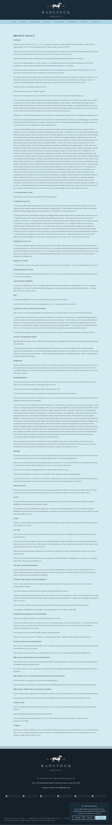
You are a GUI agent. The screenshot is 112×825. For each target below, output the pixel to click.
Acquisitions (59, 22)
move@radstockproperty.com (66, 778)
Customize (77, 817)
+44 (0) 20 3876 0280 (45, 778)
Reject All (89, 817)
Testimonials (72, 22)
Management (35, 22)
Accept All (100, 817)
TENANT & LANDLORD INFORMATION (44, 818)
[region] (89, 812)
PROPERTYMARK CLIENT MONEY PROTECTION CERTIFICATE (29, 820)
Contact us (95, 22)
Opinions (84, 22)
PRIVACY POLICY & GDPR (14, 818)
